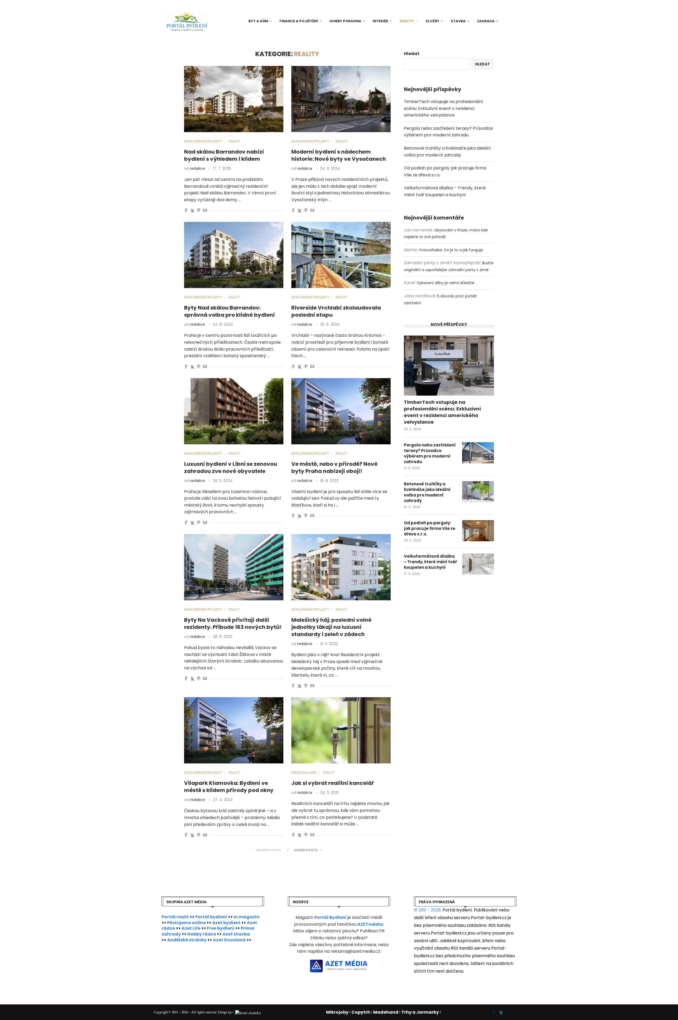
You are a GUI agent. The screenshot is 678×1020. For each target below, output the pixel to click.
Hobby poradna (345, 21)
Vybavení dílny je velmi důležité (445, 282)
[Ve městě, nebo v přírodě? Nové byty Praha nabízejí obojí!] (341, 411)
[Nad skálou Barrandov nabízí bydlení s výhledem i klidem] (233, 99)
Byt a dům (258, 21)
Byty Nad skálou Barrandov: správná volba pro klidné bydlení (229, 311)
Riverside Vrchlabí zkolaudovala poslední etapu (336, 311)
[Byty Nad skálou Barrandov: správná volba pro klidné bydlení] (233, 255)
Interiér (380, 21)
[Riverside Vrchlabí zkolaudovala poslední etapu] (341, 255)
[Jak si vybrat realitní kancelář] (341, 730)
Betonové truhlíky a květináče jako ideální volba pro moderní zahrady (427, 492)
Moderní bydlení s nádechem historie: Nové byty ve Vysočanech (338, 155)
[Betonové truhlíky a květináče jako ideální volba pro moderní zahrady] (478, 491)
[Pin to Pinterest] (198, 211)
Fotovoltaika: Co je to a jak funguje (451, 250)
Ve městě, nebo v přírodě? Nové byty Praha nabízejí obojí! (334, 467)
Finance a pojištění (298, 21)
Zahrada (486, 21)
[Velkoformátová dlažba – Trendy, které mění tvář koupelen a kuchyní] (478, 564)
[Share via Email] (205, 211)
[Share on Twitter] (192, 211)
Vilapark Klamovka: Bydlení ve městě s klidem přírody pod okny (229, 786)
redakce (197, 168)
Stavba (458, 21)
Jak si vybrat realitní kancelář (332, 783)
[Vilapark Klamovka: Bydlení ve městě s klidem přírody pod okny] (233, 730)
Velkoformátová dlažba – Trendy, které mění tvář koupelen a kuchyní (430, 561)
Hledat (412, 54)
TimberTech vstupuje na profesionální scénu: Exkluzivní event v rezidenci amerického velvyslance (443, 108)
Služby (432, 21)
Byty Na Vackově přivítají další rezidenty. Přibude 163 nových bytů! (232, 623)
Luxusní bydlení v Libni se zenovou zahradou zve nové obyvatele (230, 467)
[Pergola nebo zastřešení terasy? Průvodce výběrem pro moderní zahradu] (478, 452)
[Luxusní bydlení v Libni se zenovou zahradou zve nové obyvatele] (233, 411)
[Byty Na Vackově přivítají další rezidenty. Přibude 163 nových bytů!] (233, 567)
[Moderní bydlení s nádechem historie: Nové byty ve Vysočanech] (341, 99)
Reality (407, 21)
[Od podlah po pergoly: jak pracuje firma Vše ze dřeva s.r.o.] (478, 530)
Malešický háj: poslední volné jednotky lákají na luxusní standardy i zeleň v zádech (331, 627)
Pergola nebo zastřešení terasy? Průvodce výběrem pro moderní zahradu (430, 453)
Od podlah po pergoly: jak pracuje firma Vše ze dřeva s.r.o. (429, 528)
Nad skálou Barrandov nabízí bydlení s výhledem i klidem (224, 155)
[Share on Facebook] (186, 211)
